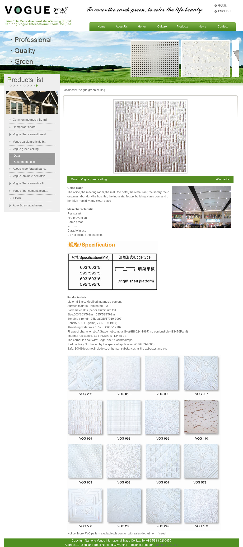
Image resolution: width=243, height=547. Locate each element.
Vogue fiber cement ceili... (29, 183)
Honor (142, 26)
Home (101, 26)
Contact (223, 26)
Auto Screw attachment (27, 205)
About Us (122, 26)
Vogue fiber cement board (29, 134)
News (202, 26)
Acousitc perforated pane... (30, 168)
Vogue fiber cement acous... (30, 190)
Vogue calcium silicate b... (29, 141)
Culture (162, 26)
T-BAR (17, 198)
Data (17, 155)
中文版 (222, 5)
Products (182, 26)
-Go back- (222, 179)
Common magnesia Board (30, 119)
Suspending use (24, 162)
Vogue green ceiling (26, 149)
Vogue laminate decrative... (30, 176)
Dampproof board (24, 127)
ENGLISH (224, 11)
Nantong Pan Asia (166, 545)
